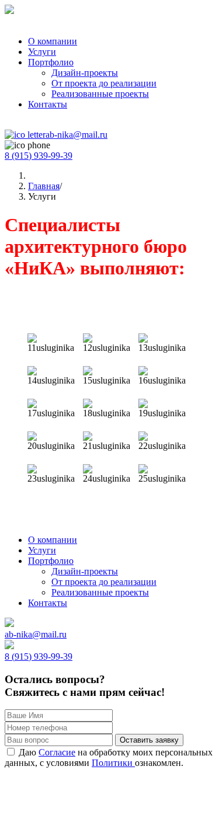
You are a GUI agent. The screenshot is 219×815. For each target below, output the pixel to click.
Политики (113, 763)
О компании (52, 41)
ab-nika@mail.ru (76, 135)
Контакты (47, 104)
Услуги (42, 52)
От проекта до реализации (104, 83)
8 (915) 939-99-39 (38, 156)
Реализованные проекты (100, 94)
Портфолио (51, 62)
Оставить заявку (149, 740)
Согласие (57, 752)
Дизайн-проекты (84, 73)
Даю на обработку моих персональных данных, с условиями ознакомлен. (109, 757)
